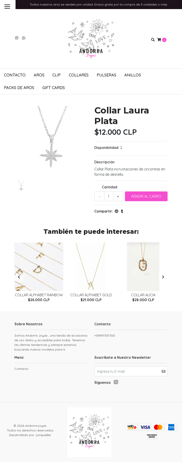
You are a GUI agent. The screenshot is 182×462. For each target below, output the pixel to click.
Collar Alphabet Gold (91, 295)
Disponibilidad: (106, 147)
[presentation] (18, 277)
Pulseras (106, 75)
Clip (56, 75)
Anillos (132, 75)
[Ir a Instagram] (16, 38)
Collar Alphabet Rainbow (39, 295)
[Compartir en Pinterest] (116, 211)
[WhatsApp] (24, 38)
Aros (39, 75)
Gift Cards (53, 87)
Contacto (15, 75)
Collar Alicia (143, 295)
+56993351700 (104, 335)
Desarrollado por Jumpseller (30, 435)
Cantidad (109, 187)
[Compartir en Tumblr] (122, 211)
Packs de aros (19, 87)
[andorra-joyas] (91, 39)
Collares (79, 75)
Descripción (104, 162)
